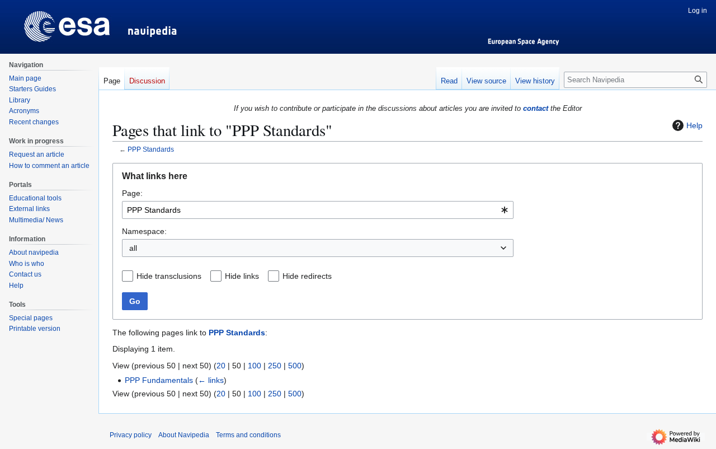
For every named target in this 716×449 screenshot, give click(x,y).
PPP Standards (151, 149)
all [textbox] (133, 248)
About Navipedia (183, 435)
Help (694, 125)
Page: (132, 193)
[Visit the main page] (49, 22)
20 (220, 365)
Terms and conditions (248, 435)
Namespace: (144, 231)
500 (295, 365)
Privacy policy (131, 435)
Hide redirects (307, 276)
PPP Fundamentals (159, 380)
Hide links (242, 276)
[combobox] (318, 210)
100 (254, 365)
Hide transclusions (168, 276)
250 (274, 365)
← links (211, 380)
